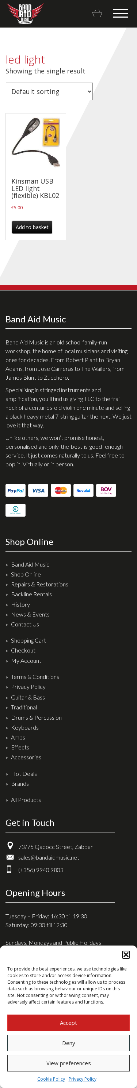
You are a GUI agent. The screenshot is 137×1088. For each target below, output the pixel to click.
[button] (126, 954)
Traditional (24, 707)
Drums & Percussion (36, 717)
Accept (68, 1022)
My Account (26, 660)
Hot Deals (24, 773)
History (20, 604)
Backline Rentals (31, 593)
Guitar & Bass (28, 697)
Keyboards (25, 727)
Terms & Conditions (35, 676)
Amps (18, 737)
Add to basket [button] (32, 227)
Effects (20, 747)
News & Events (30, 614)
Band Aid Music (25, 13)
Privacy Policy (82, 1079)
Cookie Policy (51, 1079)
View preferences (68, 1063)
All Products (26, 799)
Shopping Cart (28, 640)
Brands (20, 783)
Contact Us (25, 624)
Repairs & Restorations (39, 584)
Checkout (23, 650)
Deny (68, 1043)
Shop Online (26, 574)
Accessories (26, 756)
